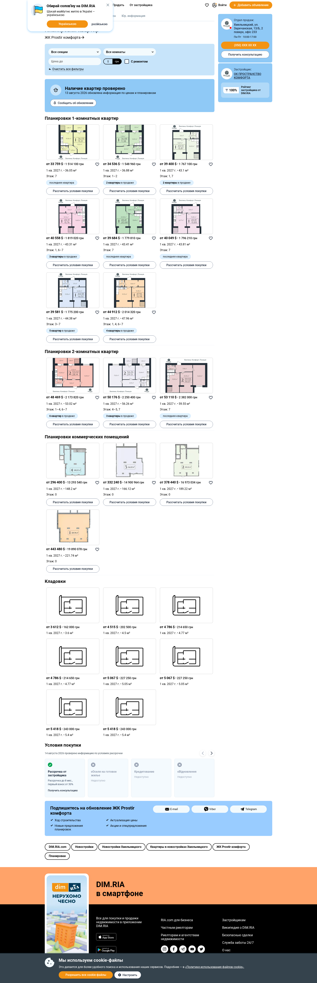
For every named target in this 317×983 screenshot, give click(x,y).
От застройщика (141, 5)
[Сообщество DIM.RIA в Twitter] (201, 949)
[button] (107, 5)
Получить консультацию (245, 54)
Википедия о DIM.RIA (238, 927)
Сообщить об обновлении (75, 103)
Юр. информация (133, 16)
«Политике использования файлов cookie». (214, 967)
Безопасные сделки (237, 935)
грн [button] (117, 61)
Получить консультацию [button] (63, 790)
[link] (72, 142)
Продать (118, 5)
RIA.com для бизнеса (177, 920)
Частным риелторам (177, 927)
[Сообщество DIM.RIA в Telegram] (183, 949)
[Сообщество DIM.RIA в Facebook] (173, 949)
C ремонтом (139, 61)
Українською (67, 24)
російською (100, 24)
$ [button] (108, 61)
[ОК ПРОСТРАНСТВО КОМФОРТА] (226, 73)
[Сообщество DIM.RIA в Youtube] (192, 949)
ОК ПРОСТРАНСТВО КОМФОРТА (247, 75)
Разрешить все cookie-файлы (85, 975)
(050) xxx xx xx (245, 45)
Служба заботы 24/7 (238, 942)
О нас (226, 950)
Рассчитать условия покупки (73, 191)
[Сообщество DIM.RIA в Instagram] (164, 949)
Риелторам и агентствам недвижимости (180, 937)
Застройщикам (233, 920)
